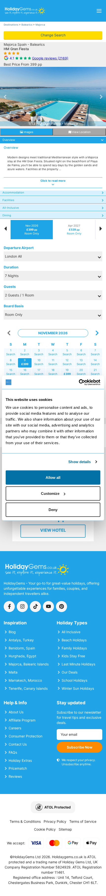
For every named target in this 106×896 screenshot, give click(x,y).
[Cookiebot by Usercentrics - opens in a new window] (78, 382)
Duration (11, 267)
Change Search (53, 35)
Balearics (26, 24)
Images (28, 132)
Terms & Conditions (25, 821)
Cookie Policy (45, 829)
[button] (5, 96)
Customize (50, 493)
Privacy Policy (55, 821)
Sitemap (65, 829)
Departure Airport (19, 248)
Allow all (53, 477)
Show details (79, 462)
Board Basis (14, 306)
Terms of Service (82, 821)
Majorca (40, 24)
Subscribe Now (79, 747)
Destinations (11, 24)
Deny (53, 509)
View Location (81, 132)
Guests (10, 286)
